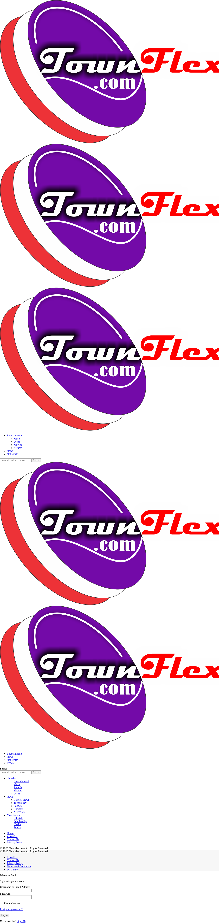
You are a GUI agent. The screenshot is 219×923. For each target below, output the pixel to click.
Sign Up (21, 921)
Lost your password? (11, 909)
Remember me (11, 903)
